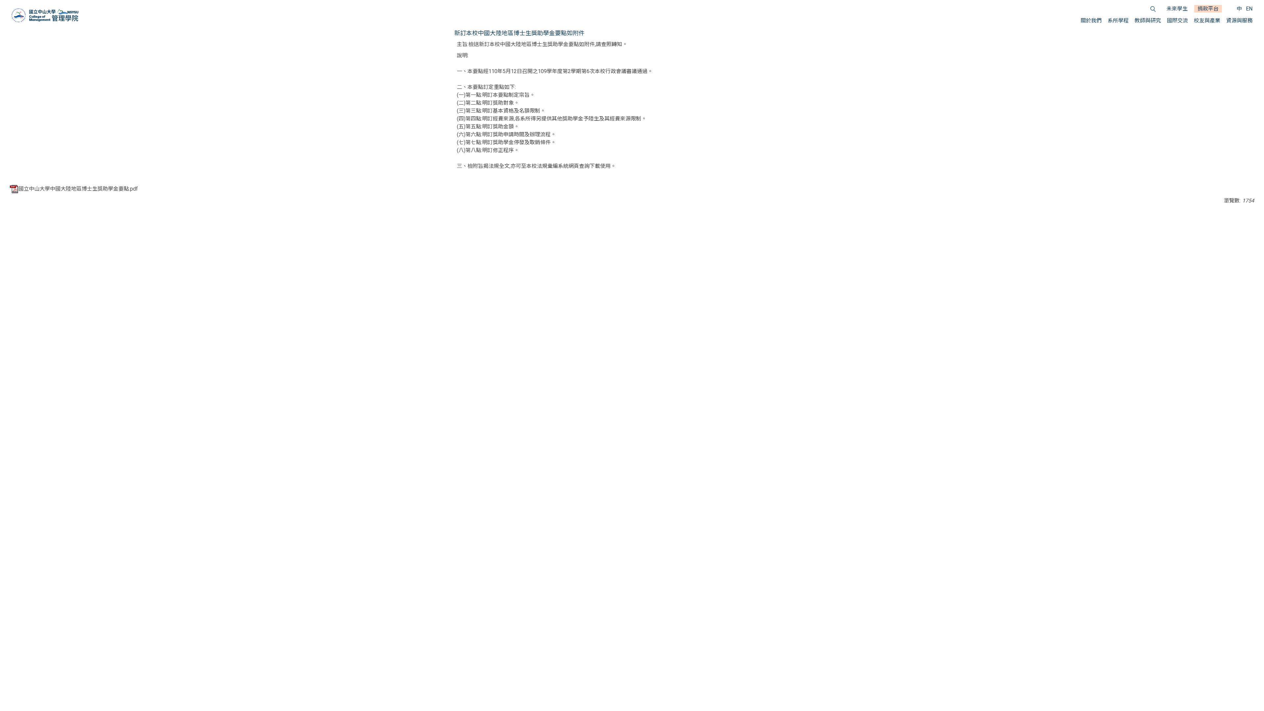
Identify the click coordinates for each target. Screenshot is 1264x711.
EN (1249, 9)
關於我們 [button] (1091, 20)
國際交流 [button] (1177, 20)
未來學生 (1177, 9)
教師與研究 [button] (1148, 20)
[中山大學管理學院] (45, 15)
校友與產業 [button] (1207, 20)
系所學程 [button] (1118, 20)
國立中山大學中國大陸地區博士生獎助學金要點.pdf (78, 189)
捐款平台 (1208, 9)
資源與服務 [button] (1239, 20)
